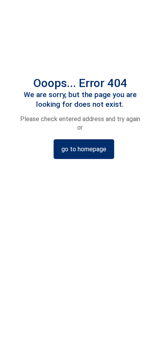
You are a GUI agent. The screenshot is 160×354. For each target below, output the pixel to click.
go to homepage (83, 149)
